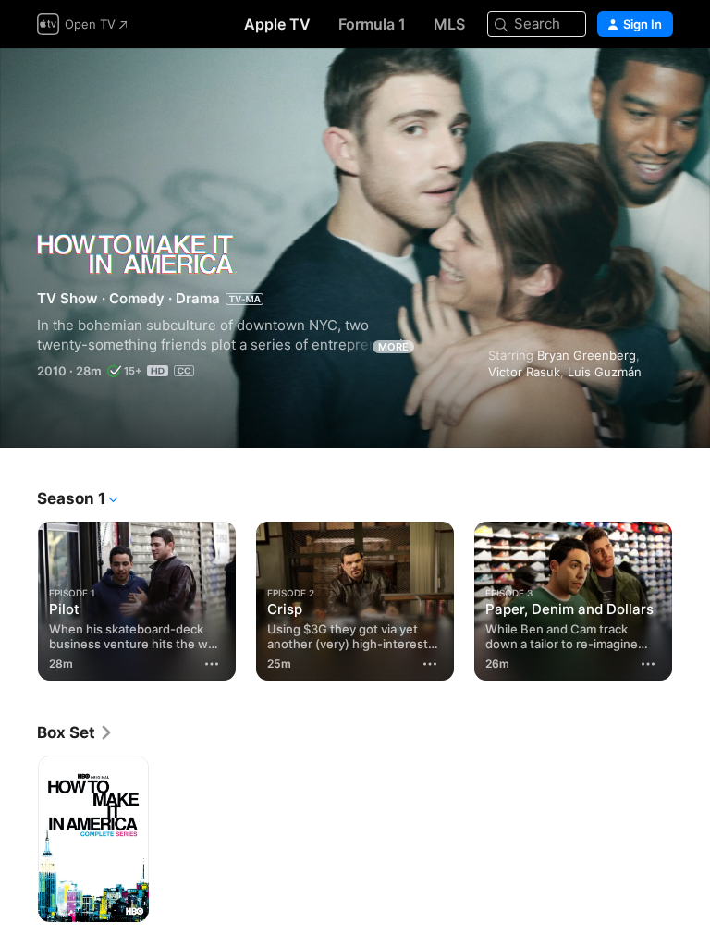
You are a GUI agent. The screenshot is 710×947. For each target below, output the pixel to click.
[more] (212, 664)
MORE (393, 346)
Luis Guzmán (605, 371)
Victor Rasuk (524, 371)
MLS (449, 24)
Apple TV (277, 24)
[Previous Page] (18, 597)
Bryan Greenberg (586, 355)
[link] (75, 732)
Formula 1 (372, 24)
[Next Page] (691, 597)
